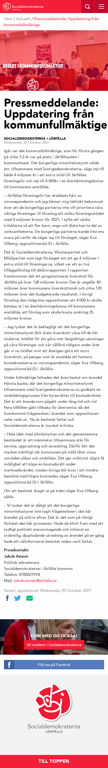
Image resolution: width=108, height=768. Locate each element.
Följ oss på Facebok (54, 664)
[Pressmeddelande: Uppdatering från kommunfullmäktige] (54, 60)
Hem (8, 18)
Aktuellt (23, 18)
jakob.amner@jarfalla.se (35, 580)
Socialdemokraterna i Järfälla (35, 138)
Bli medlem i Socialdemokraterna (54, 644)
